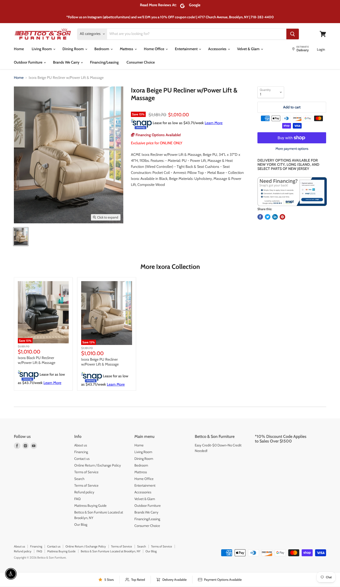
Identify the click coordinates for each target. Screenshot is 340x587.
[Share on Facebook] (260, 217)
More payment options (291, 149)
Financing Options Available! (158, 135)
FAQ (77, 499)
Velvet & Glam (248, 49)
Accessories (217, 49)
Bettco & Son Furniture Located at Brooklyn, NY (110, 551)
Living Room (42, 49)
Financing (81, 452)
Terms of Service (86, 472)
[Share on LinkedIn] (275, 217)
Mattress (127, 49)
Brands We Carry (66, 62)
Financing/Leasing (104, 62)
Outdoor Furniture (28, 62)
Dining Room (73, 49)
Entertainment (186, 49)
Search (79, 479)
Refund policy (84, 492)
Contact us (82, 459)
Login (321, 49)
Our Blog (80, 524)
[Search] (292, 34)
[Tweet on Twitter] (267, 217)
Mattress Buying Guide (90, 506)
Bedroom (102, 49)
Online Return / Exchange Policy (97, 465)
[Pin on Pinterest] (282, 217)
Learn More (214, 123)
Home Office (154, 49)
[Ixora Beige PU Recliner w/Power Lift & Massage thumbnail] (20, 236)
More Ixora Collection (170, 266)
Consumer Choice (141, 62)
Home (19, 49)
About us (80, 445)
